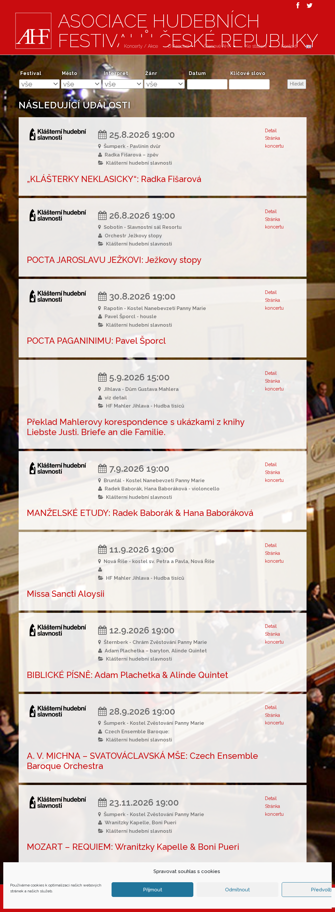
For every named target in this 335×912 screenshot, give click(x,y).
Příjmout (152, 890)
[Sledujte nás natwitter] (310, 5)
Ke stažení (256, 46)
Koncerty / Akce (141, 46)
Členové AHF (217, 46)
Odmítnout (237, 890)
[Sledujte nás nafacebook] (297, 5)
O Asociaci (179, 46)
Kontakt (288, 46)
